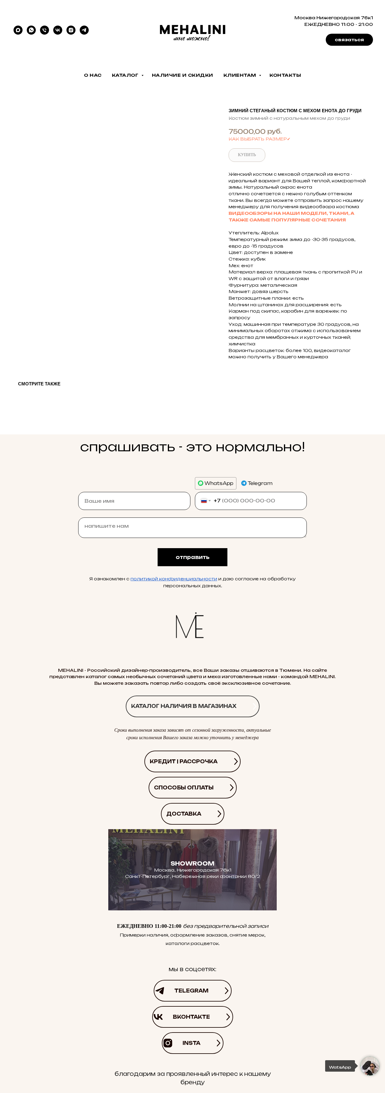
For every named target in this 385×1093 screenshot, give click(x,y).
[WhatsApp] (31, 30)
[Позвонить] (44, 30)
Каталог (126, 75)
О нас (93, 75)
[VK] (57, 30)
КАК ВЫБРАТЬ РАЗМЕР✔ (260, 138)
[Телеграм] (84, 30)
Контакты (285, 75)
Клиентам (240, 75)
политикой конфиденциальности (174, 578)
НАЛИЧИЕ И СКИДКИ (182, 75)
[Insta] (70, 30)
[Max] (18, 30)
